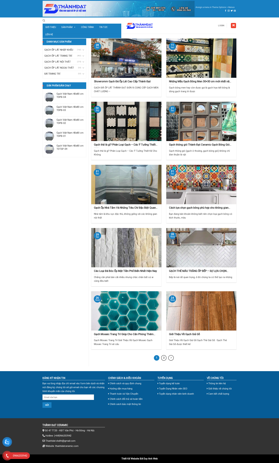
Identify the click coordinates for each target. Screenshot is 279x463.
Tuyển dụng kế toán (169, 383)
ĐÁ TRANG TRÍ (52, 73)
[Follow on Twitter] (232, 11)
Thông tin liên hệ (217, 383)
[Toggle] (83, 50)
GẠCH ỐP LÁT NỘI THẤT (57, 61)
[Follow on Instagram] (229, 11)
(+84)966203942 (62, 435)
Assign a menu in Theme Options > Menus (215, 7)
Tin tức (103, 27)
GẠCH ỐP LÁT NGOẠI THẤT (59, 67)
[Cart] (233, 25)
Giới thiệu (50, 27)
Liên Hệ (49, 34)
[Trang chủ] (119, 8)
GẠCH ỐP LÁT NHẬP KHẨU (58, 49)
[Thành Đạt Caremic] (139, 25)
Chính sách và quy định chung (125, 383)
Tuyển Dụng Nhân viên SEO (172, 388)
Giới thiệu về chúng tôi (220, 388)
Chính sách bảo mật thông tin (125, 404)
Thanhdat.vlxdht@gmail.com (60, 440)
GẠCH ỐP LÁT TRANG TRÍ (58, 55)
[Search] (44, 20)
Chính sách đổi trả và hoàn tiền (126, 399)
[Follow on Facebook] (226, 11)
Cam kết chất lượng (218, 393)
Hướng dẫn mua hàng (120, 388)
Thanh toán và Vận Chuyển (123, 393)
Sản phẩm (66, 27)
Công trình (87, 27)
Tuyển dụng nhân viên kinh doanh (176, 393)
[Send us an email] (235, 11)
